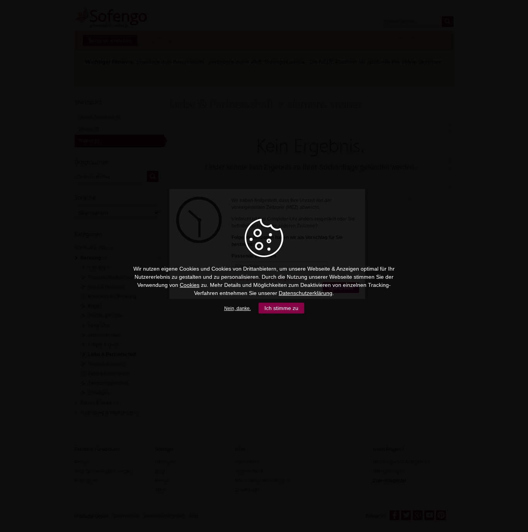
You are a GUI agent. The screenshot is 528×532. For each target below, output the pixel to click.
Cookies (189, 285)
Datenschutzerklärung (305, 293)
